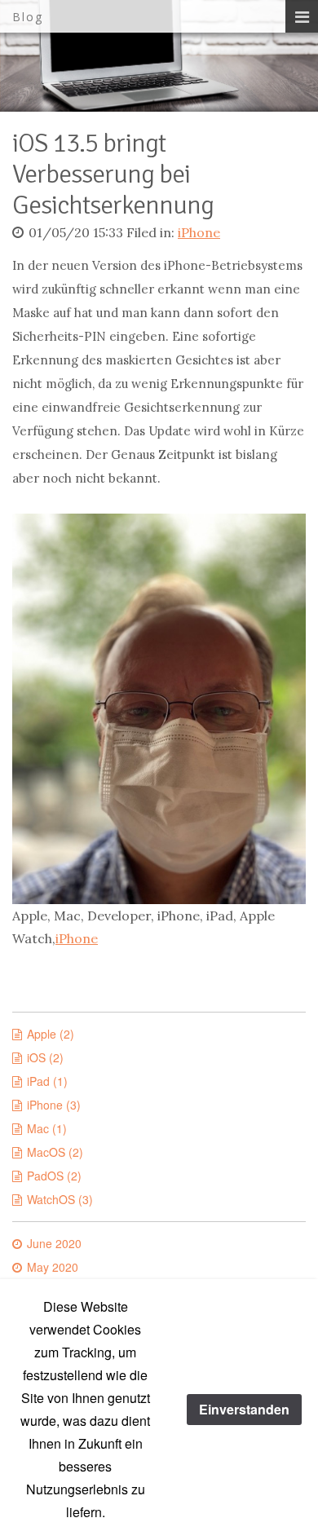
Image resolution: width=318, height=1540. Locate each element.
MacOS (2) (55, 1152)
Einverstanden (244, 1409)
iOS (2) (45, 1057)
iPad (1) (47, 1081)
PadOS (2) (54, 1175)
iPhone (199, 232)
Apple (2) (50, 1034)
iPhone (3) (54, 1105)
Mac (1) (47, 1128)
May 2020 (52, 1267)
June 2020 (54, 1243)
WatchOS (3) (60, 1199)
